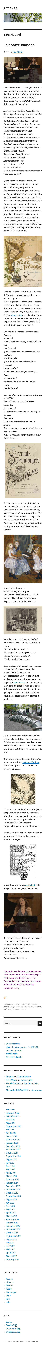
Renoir (38, 1007)
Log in (9, 1322)
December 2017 (13, 1226)
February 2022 (12, 1113)
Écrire (9, 1289)
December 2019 (13, 1146)
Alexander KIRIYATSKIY (17, 1090)
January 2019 (12, 1183)
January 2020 (12, 1143)
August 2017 (11, 1239)
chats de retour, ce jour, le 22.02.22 (22, 1047)
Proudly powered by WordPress (25, 1341)
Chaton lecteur (13, 1044)
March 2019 (11, 1176)
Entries (11, 1325)
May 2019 (10, 1169)
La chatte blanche (19, 45)
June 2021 (10, 1119)
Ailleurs (10, 1282)
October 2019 (12, 1153)
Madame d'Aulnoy (23, 1007)
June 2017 (10, 1246)
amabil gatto (12, 1054)
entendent (30, 885)
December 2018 (13, 1186)
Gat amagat (11, 1292)
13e (23, 1004)
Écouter (17, 1004)
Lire (8, 1299)
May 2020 (10, 1129)
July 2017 (10, 1243)
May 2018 (10, 1209)
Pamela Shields (13, 1083)
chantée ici (16, 315)
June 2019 (10, 1166)
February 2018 (12, 1219)
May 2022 (10, 1109)
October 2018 (12, 1193)
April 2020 (11, 1133)
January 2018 (12, 1223)
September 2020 (13, 1126)
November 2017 (13, 1229)
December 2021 (13, 1116)
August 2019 (11, 1159)
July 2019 (10, 1163)
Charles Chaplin (13, 1050)
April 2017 (10, 1253)
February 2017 (12, 1259)
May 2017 (10, 1249)
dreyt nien (37, 1090)
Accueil (9, 1279)
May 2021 (10, 1123)
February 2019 (12, 1179)
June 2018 (10, 1206)
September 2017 (13, 1236)
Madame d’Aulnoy (30, 762)
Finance (10, 1077)
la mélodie (18, 52)
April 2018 (11, 1213)
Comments (13, 1328)
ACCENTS (10, 8)
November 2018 (13, 1189)
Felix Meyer (11, 1080)
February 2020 (12, 1139)
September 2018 (13, 1196)
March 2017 (11, 1256)
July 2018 (10, 1203)
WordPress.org (13, 1332)
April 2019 (10, 1173)
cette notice (19, 682)
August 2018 (11, 1199)
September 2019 (13, 1156)
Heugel (12, 1007)
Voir (8, 1302)
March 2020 (11, 1136)
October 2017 (12, 1233)
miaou (33, 1007)
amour (27, 1004)
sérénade (7, 1009)
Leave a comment (20, 1009)
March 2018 (11, 1216)
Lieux (8, 1295)
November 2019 (13, 1149)
